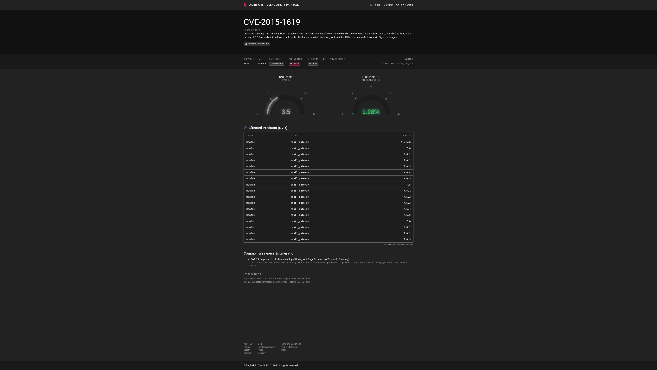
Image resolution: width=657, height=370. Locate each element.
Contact (247, 353)
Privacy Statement (289, 347)
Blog (260, 344)
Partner (247, 347)
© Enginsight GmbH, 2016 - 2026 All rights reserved (271, 365)
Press (260, 350)
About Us (248, 344)
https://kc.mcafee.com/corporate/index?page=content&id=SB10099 (277, 278)
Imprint (284, 350)
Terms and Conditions (291, 344)
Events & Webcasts (266, 347)
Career (247, 350)
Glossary (262, 353)
